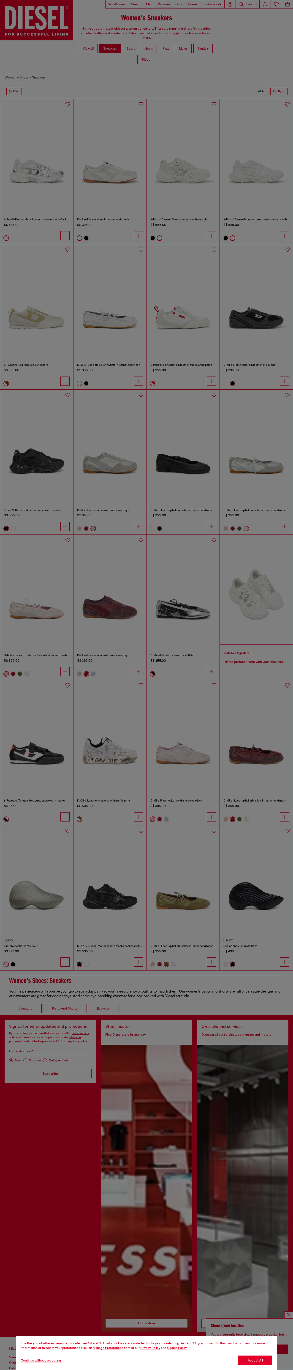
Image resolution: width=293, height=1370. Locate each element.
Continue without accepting (41, 1360)
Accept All (255, 1360)
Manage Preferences (108, 1348)
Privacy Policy (150, 1348)
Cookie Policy (177, 1348)
